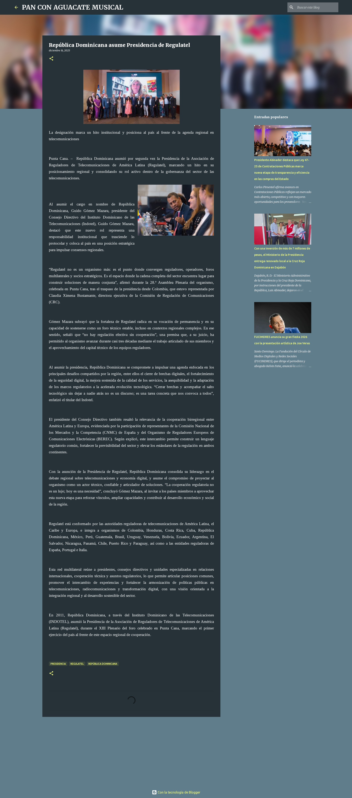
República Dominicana (102, 663)
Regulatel (77, 663)
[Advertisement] (131, 751)
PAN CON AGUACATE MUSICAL (72, 7)
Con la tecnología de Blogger (178, 792)
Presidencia (58, 663)
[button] (51, 59)
